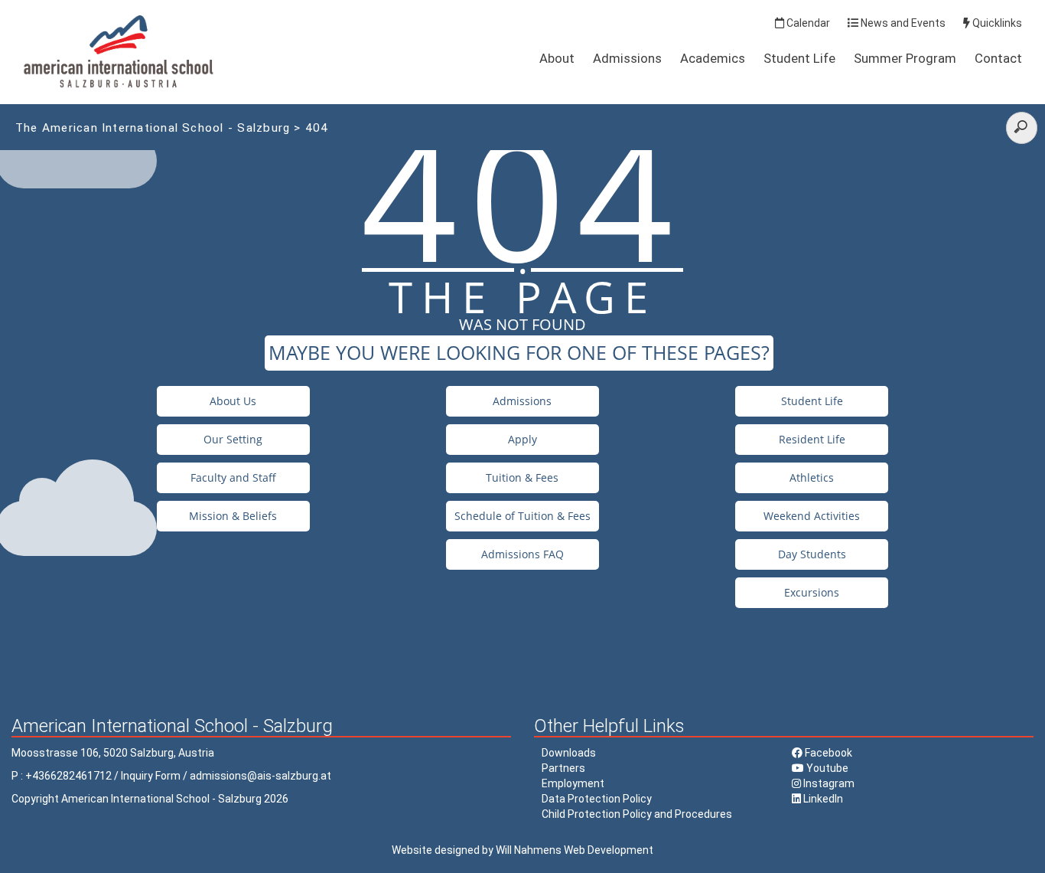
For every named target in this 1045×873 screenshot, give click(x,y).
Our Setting (232, 439)
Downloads (569, 753)
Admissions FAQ (522, 554)
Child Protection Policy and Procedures (637, 814)
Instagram (828, 783)
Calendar (807, 23)
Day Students (812, 554)
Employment (573, 783)
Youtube (826, 768)
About (557, 58)
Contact (998, 58)
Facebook (827, 753)
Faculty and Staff (233, 477)
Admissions (627, 58)
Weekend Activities (811, 515)
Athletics (811, 477)
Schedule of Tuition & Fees (522, 515)
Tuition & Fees (522, 477)
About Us (233, 401)
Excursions (811, 592)
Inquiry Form (151, 776)
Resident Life (812, 439)
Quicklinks (996, 23)
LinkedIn (822, 799)
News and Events (902, 23)
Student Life (799, 58)
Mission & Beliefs (233, 515)
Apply (522, 439)
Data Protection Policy (597, 799)
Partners (563, 768)
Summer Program (905, 58)
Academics (712, 58)
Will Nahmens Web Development (574, 850)
